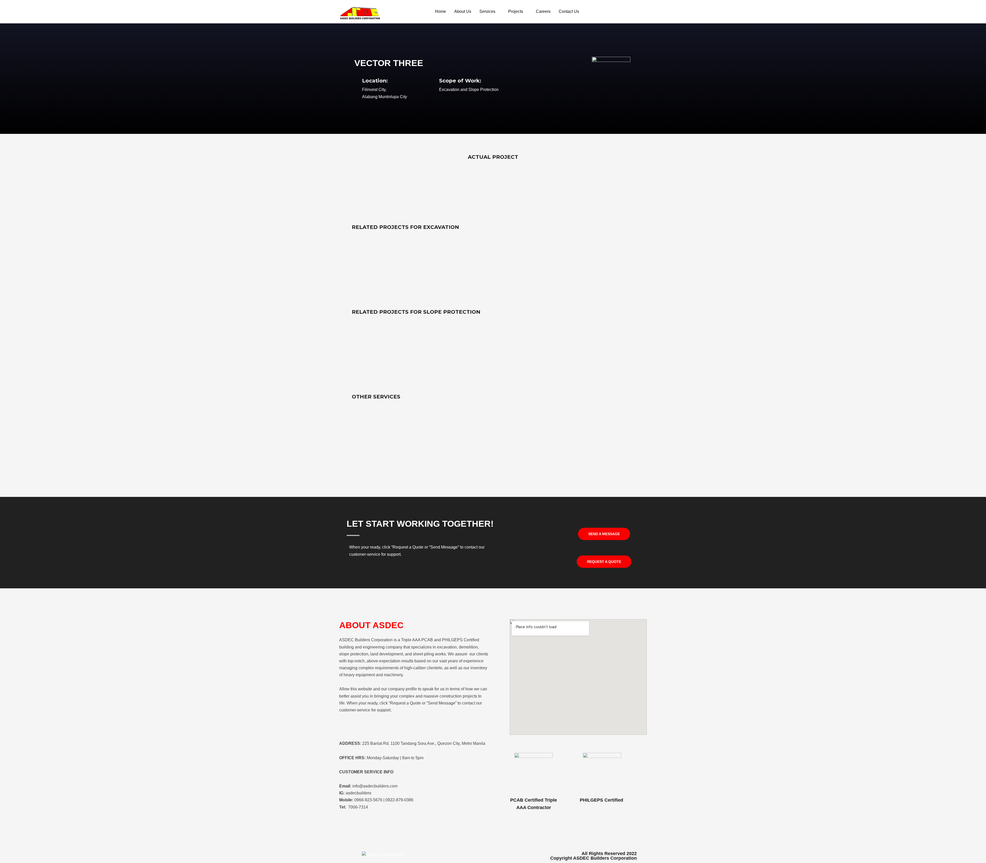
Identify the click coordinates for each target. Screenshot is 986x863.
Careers (543, 11)
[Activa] (493, 266)
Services (487, 11)
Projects (515, 11)
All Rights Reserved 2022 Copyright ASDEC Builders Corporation (593, 856)
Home (440, 11)
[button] (604, 534)
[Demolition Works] (493, 436)
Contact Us (569, 11)
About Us (462, 11)
